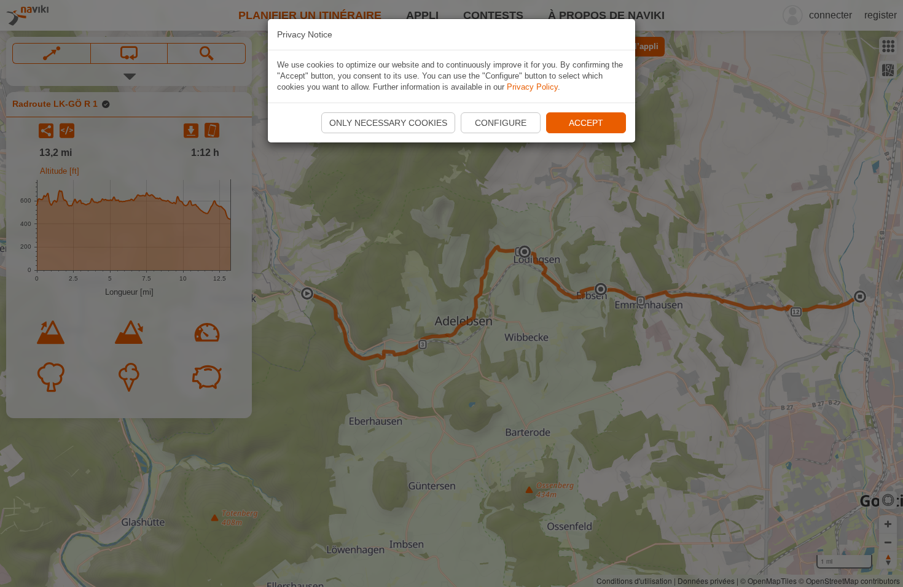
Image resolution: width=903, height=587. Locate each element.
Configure (500, 123)
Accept (586, 123)
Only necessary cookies (388, 123)
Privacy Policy (532, 86)
